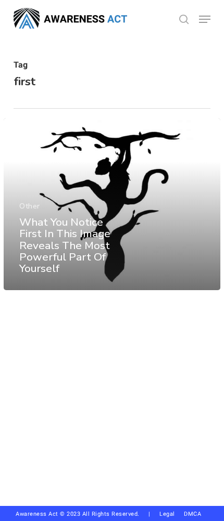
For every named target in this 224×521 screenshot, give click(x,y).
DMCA (192, 514)
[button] (204, 19)
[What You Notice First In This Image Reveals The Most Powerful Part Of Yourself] (112, 204)
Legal (167, 514)
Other (29, 206)
